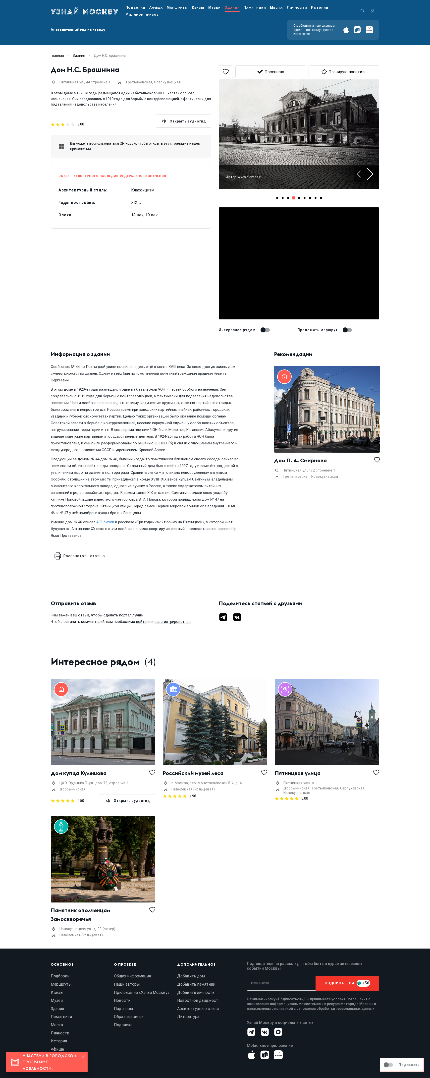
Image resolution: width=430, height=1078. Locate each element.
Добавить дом (191, 976)
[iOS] (346, 29)
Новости (122, 1000)
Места (276, 7)
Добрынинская (72, 789)
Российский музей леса (193, 773)
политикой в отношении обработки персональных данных (324, 1009)
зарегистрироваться (173, 621)
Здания (232, 7)
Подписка (123, 1024)
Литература (188, 1016)
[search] (362, 10)
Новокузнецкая (167, 82)
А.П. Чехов (105, 522)
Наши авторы (127, 984)
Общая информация (132, 976)
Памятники (255, 7)
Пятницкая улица (298, 773)
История (319, 7)
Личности (297, 7)
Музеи (214, 7)
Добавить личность (196, 992)
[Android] (357, 29)
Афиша (156, 7)
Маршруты (177, 7)
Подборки (135, 7)
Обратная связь (129, 1016)
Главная (57, 56)
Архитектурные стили (198, 1008)
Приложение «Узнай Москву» (141, 992)
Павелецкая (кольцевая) (193, 789)
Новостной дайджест (197, 1000)
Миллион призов (142, 14)
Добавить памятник (196, 984)
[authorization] (372, 10)
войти (141, 621)
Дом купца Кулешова (79, 773)
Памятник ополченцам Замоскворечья (81, 914)
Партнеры (123, 1008)
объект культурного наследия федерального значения (112, 176)
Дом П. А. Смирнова (300, 460)
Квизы (198, 7)
